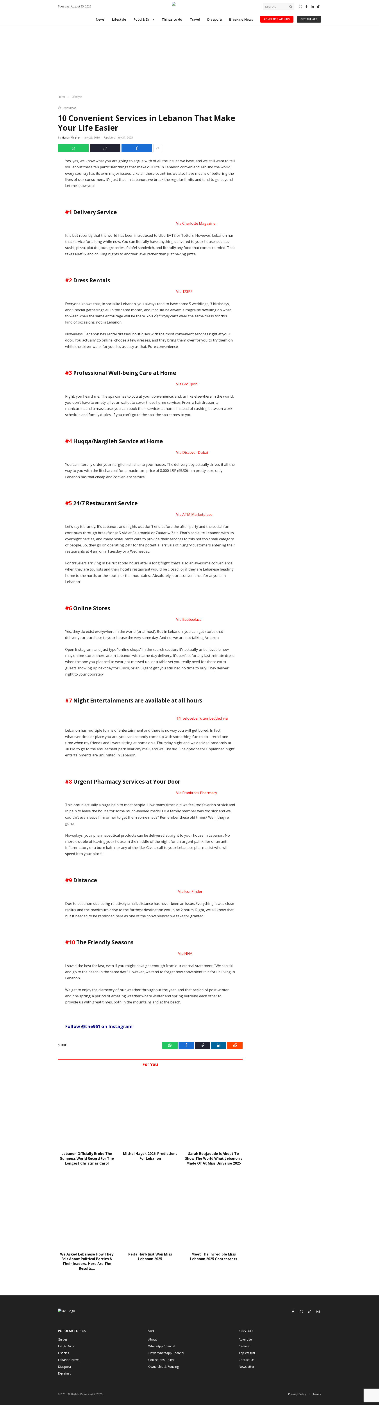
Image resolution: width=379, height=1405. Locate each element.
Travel (195, 19)
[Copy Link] (105, 148)
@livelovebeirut (202, 718)
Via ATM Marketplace (194, 514)
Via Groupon (186, 383)
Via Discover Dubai (192, 452)
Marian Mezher (71, 137)
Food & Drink (144, 19)
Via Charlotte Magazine (195, 223)
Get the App (308, 19)
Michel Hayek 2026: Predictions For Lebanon (150, 1156)
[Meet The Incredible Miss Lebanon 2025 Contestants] (213, 1210)
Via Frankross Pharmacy (196, 792)
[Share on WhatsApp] (73, 148)
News (100, 19)
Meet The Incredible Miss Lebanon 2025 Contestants (213, 1256)
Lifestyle (119, 19)
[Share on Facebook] (137, 148)
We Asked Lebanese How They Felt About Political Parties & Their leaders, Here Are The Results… (86, 1261)
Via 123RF (184, 291)
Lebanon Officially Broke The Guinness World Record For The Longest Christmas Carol (87, 1158)
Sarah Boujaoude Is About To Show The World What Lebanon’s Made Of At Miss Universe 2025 (213, 1158)
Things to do (172, 19)
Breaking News (241, 19)
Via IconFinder (190, 891)
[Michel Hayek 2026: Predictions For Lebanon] (150, 1109)
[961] (189, 6)
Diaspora (214, 19)
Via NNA (185, 953)
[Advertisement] (189, 60)
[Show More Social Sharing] (157, 148)
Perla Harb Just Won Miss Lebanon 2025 (150, 1256)
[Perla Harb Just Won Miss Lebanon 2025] (150, 1210)
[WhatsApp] (45, 173)
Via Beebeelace (189, 619)
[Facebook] (45, 163)
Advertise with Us (277, 19)
